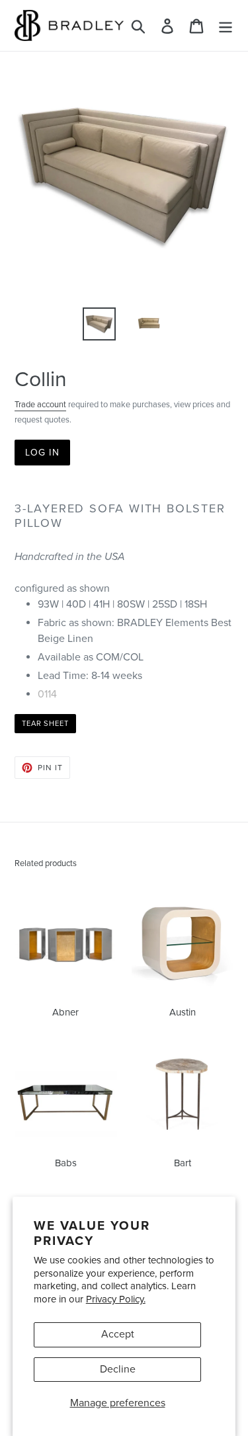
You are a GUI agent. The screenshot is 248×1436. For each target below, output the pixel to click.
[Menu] (225, 25)
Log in (42, 452)
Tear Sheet (45, 723)
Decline (118, 1369)
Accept (117, 1334)
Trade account (40, 404)
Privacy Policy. (115, 1299)
